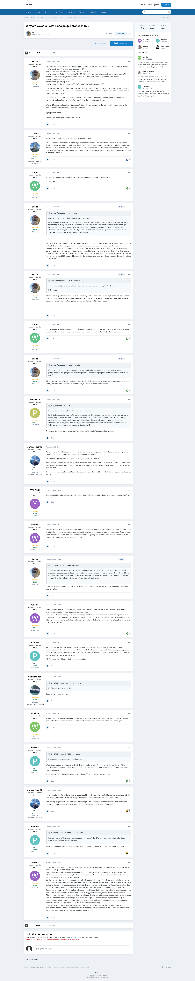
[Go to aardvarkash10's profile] (35, 460)
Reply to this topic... (45, 949)
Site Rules (93, 12)
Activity (37, 12)
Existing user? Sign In (149, 5)
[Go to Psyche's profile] (35, 656)
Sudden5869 (35, 677)
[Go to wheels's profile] (35, 538)
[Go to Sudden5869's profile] (35, 690)
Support (104, 12)
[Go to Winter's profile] (35, 186)
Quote (53, 124)
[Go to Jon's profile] (35, 147)
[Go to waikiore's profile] (35, 727)
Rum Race (82, 12)
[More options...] (129, 61)
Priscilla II (35, 399)
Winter (34, 172)
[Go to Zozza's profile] (28, 33)
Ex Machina (165, 46)
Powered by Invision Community (97, 978)
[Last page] (42, 53)
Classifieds (71, 12)
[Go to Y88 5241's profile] (35, 504)
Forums (28, 12)
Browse (48, 12)
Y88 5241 (35, 490)
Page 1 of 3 (52, 53)
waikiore (35, 713)
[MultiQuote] (47, 124)
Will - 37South (148, 72)
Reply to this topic (121, 43)
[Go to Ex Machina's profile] (157, 47)
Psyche (35, 642)
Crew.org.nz (31, 4)
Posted (53, 61)
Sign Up (166, 4)
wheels (34, 524)
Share (109, 33)
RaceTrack (59, 12)
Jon (35, 133)
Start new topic (100, 43)
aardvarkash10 (34, 447)
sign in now (75, 937)
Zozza (36, 32)
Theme (97, 973)
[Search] (168, 12)
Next (38, 53)
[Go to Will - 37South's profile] (139, 72)
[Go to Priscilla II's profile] (35, 413)
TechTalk (47, 35)
